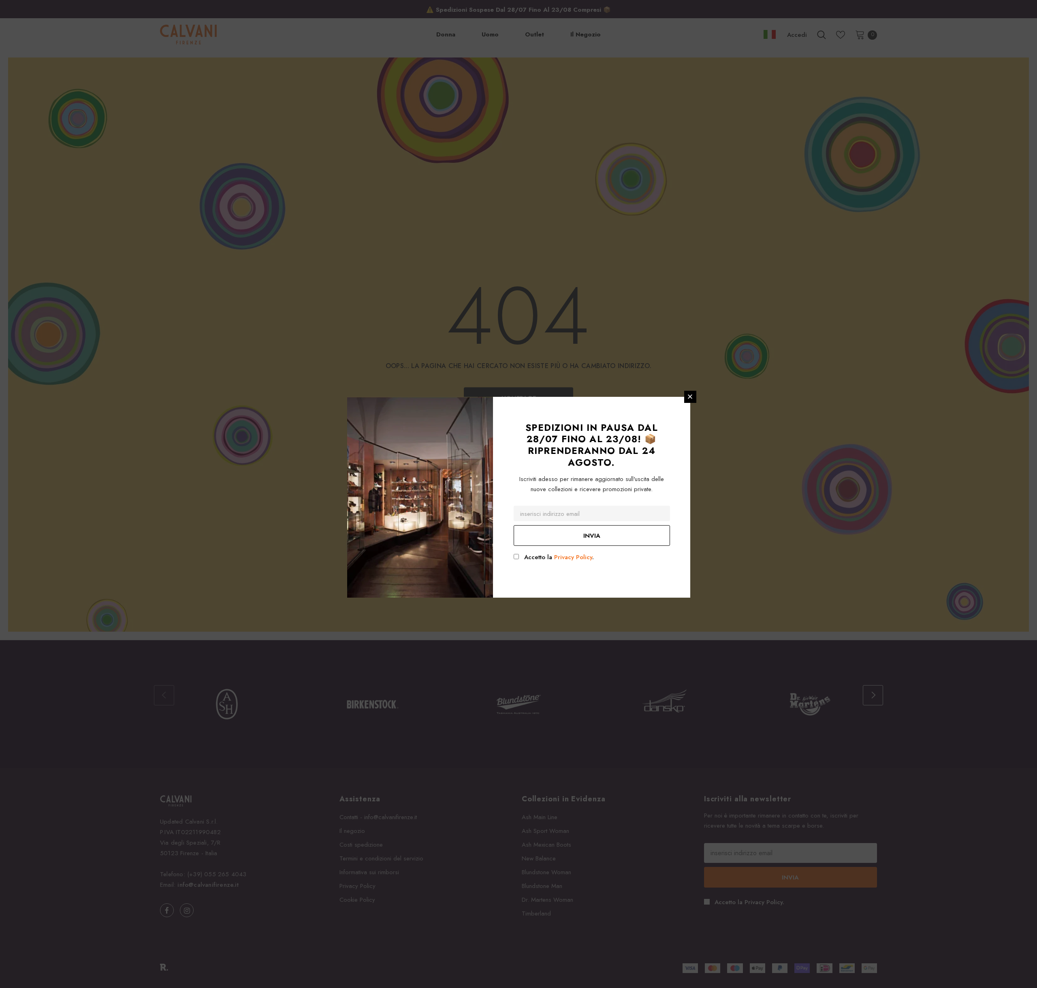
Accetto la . (559, 557)
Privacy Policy (573, 557)
